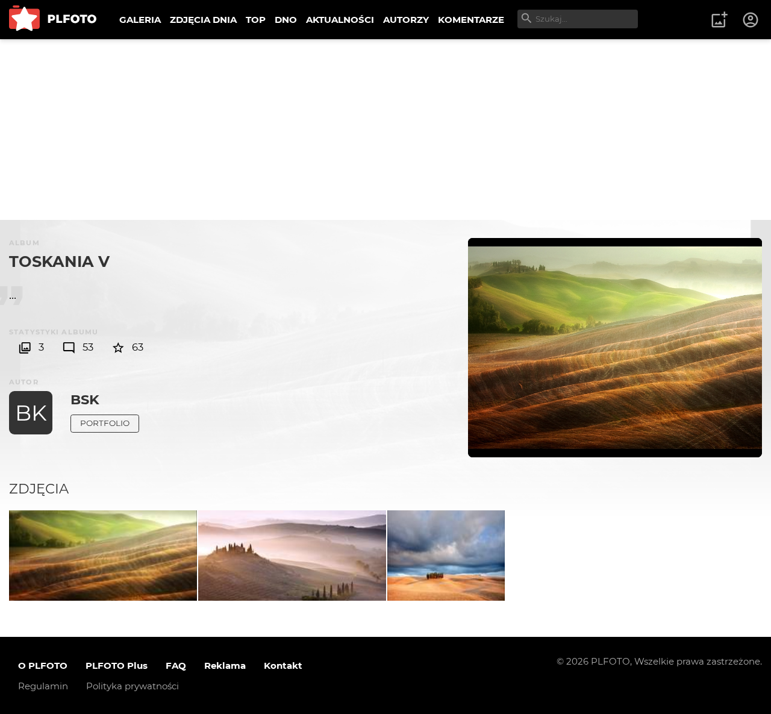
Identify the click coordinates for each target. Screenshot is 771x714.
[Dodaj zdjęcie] (719, 19)
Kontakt (283, 665)
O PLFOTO (42, 665)
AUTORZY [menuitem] (406, 19)
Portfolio (105, 423)
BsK (84, 399)
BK (31, 412)
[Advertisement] (385, 129)
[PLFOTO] (52, 20)
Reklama (225, 665)
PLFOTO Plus (117, 665)
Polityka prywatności (132, 686)
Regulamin (43, 686)
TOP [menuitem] (256, 19)
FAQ (176, 665)
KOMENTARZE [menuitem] (471, 19)
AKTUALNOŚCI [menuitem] (340, 19)
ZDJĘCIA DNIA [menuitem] (203, 19)
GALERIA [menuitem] (140, 19)
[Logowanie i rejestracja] (751, 19)
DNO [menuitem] (286, 19)
